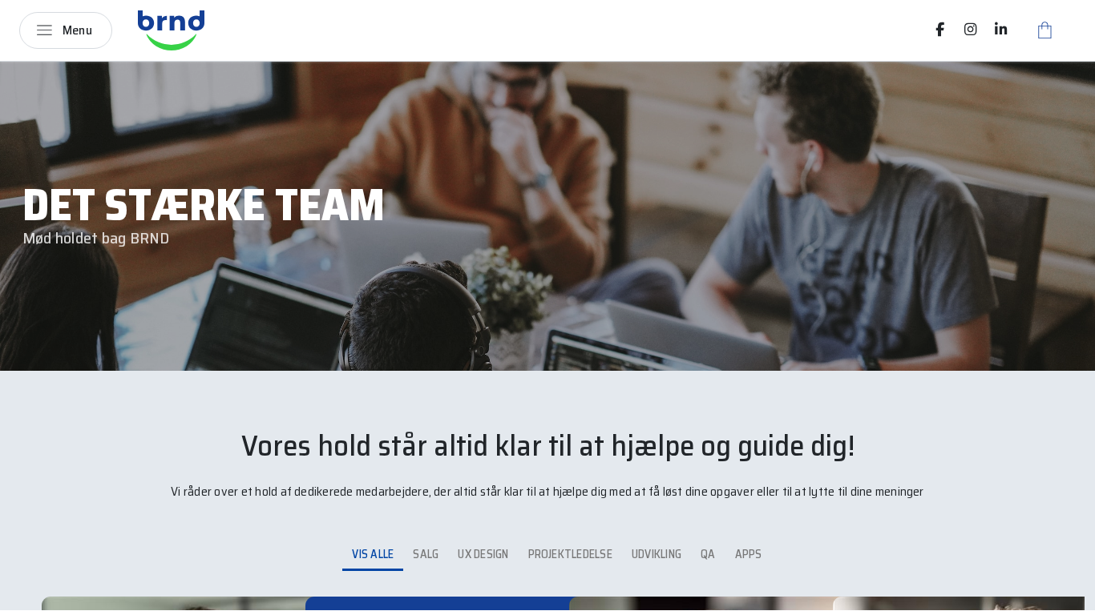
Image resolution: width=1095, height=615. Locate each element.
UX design (483, 554)
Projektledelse (570, 554)
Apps (748, 554)
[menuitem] (940, 29)
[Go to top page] (1067, 597)
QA (708, 554)
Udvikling (656, 554)
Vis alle (373, 554)
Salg (425, 554)
